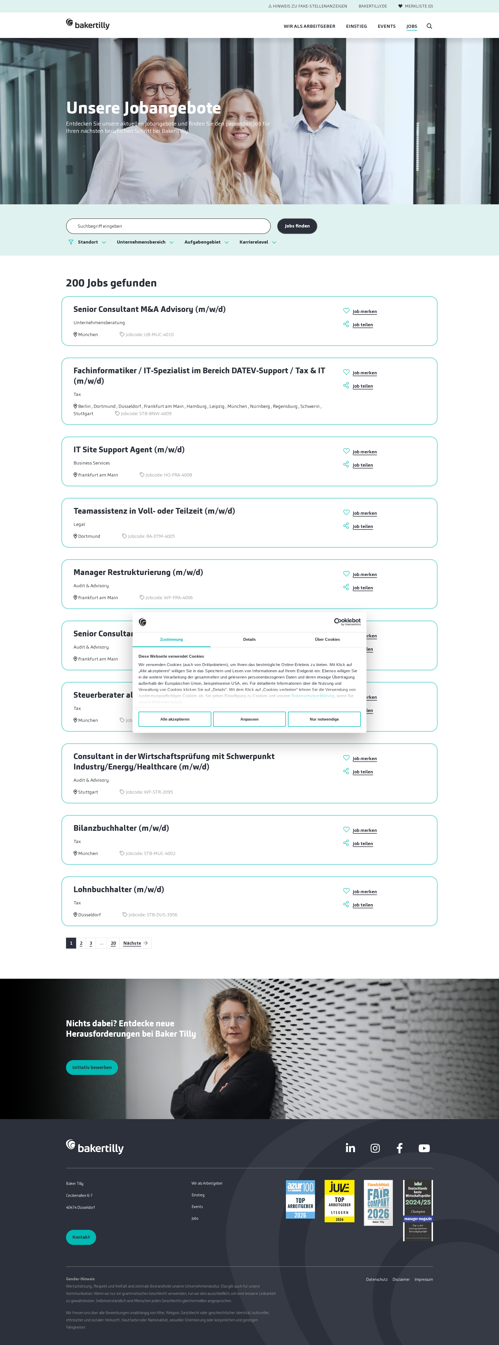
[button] (92, 242)
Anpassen (249, 719)
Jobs (411, 26)
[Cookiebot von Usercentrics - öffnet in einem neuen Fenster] (338, 622)
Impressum (424, 1279)
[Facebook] (400, 1148)
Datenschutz (377, 1279)
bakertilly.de (373, 6)
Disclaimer (401, 1279)
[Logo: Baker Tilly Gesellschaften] (95, 1146)
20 (113, 943)
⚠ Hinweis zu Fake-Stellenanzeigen (307, 6)
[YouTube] (424, 1148)
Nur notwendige (324, 719)
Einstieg (356, 26)
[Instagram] (375, 1148)
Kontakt (81, 1237)
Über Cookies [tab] (327, 639)
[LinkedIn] (350, 1148)
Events (387, 26)
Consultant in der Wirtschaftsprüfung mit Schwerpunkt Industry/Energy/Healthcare (174, 761)
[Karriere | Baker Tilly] (88, 25)
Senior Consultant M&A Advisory (150, 309)
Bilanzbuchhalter (121, 828)
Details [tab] (249, 639)
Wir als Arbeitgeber (309, 26)
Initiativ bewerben (92, 1067)
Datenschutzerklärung (313, 695)
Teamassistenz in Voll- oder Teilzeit (154, 511)
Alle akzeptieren (174, 719)
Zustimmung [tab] (171, 639)
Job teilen (363, 325)
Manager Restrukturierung (138, 572)
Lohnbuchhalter (119, 889)
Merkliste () (419, 6)
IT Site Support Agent (129, 449)
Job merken (365, 311)
